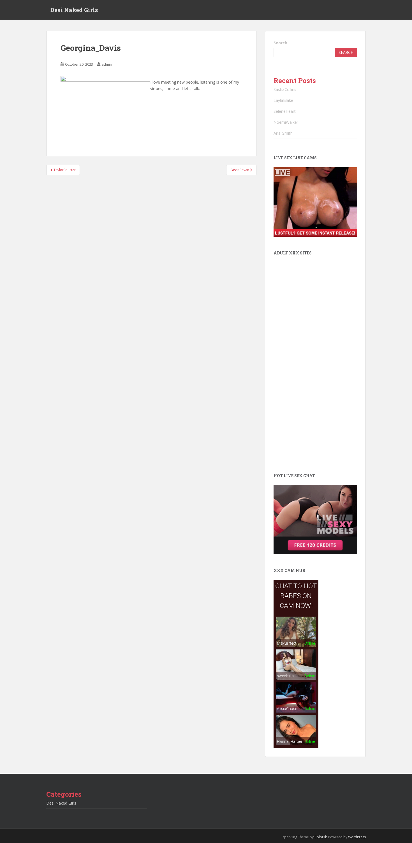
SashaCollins (285, 89)
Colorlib (320, 837)
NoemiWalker (286, 122)
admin (106, 64)
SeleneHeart (285, 111)
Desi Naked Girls (74, 9)
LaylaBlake (283, 100)
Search (280, 42)
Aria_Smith (283, 133)
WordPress (357, 837)
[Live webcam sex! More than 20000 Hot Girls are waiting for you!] (315, 201)
